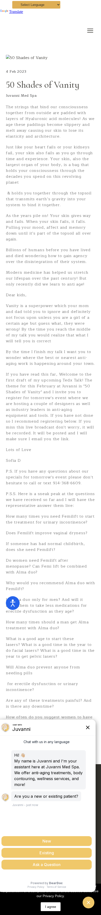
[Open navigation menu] (90, 31)
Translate (16, 12)
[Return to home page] (45, 30)
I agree (50, 907)
